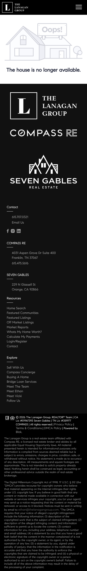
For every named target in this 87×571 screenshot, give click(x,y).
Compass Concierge (21, 372)
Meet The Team (18, 387)
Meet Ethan (15, 391)
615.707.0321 (20, 217)
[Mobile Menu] (78, 7)
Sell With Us (15, 368)
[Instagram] (13, 231)
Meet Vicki (14, 396)
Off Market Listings (20, 322)
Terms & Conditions (29, 428)
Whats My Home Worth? (24, 332)
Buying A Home (18, 377)
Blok (19, 432)
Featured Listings (19, 318)
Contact (12, 346)
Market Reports (18, 327)
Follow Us (13, 401)
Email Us (18, 223)
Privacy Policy (63, 424)
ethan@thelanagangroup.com (38, 509)
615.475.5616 (20, 263)
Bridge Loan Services (22, 382)
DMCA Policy (52, 428)
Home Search (16, 308)
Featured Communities (22, 313)
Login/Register (17, 341)
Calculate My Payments (23, 337)
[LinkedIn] (18, 231)
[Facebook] (8, 231)
